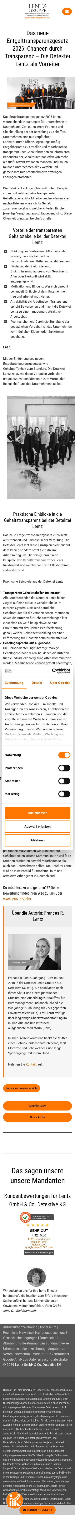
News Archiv (37, 1117)
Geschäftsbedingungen (20, 1338)
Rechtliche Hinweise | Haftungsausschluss (34, 1333)
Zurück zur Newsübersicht (22, 1088)
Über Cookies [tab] (60, 682)
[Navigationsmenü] (67, 11)
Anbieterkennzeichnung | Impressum (29, 1327)
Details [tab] (37, 682)
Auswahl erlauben (37, 826)
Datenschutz (49, 1338)
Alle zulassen (37, 813)
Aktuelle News (37, 1106)
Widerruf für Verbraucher (51, 1354)
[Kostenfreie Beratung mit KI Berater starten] (14, 1500)
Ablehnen (38, 840)
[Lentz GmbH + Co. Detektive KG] (37, 11)
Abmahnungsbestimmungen (24, 1343)
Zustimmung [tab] (14, 682)
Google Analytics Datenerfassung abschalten (36, 1359)
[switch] (64, 768)
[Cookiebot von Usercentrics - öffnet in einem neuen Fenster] (53, 671)
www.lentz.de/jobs (17, 899)
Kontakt (31, 1064)
